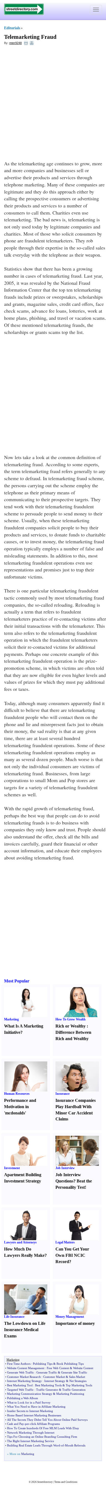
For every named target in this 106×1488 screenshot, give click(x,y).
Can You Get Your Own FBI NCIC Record (72, 1255)
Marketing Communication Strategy (29, 1393)
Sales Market (77, 1376)
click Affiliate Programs (45, 1423)
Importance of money (75, 1323)
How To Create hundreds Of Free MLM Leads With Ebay (43, 1428)
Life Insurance (14, 1317)
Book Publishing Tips (70, 1363)
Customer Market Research (24, 1376)
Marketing (11, 1019)
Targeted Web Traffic (20, 1389)
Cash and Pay (15, 1423)
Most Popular (16, 981)
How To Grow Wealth (70, 1019)
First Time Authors (18, 1363)
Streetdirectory (45, 1482)
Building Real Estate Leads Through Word (33, 1445)
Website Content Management (25, 1368)
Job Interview (65, 1168)
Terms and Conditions (65, 1482)
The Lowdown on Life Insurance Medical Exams (24, 1329)
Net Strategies (77, 1381)
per (27, 1423)
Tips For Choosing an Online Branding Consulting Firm (42, 1436)
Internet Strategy (54, 1381)
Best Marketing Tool (20, 1385)
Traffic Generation (74, 1389)
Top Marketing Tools (79, 1385)
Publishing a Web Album (22, 1398)
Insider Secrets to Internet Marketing (30, 1411)
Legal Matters (65, 1242)
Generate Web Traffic (20, 1372)
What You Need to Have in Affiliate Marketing (36, 1406)
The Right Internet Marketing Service (30, 1441)
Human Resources (17, 1094)
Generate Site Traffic (74, 1372)
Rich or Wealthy (70, 1026)
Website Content (83, 1368)
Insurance (62, 1094)
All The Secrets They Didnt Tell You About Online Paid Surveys (47, 1419)
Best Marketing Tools (48, 1385)
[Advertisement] (53, 104)
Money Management (69, 1317)
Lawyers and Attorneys (20, 1242)
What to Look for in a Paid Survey (29, 1402)
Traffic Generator (47, 1389)
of (62, 1445)
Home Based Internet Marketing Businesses (34, 1415)
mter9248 (15, 43)
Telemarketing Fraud (30, 37)
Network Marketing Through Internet (30, 1432)
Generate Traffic (46, 1372)
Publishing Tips (42, 1363)
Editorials (12, 28)
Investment (12, 1168)
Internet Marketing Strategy (24, 1381)
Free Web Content (58, 1368)
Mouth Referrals (75, 1445)
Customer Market (54, 1376)
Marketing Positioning (70, 1393)
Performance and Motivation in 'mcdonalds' (20, 1106)
